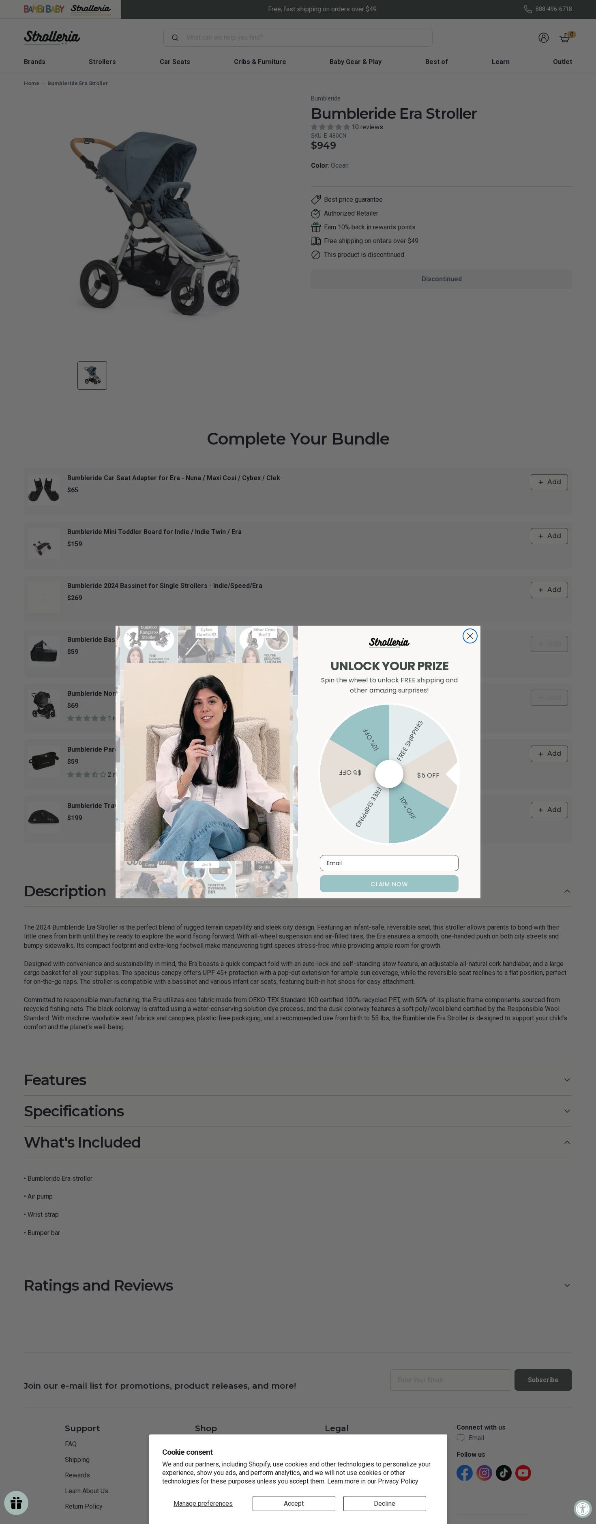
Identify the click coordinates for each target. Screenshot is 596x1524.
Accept (294, 1503)
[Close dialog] (470, 636)
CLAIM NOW (389, 884)
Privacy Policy (398, 1481)
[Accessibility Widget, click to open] (583, 1509)
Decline (384, 1503)
